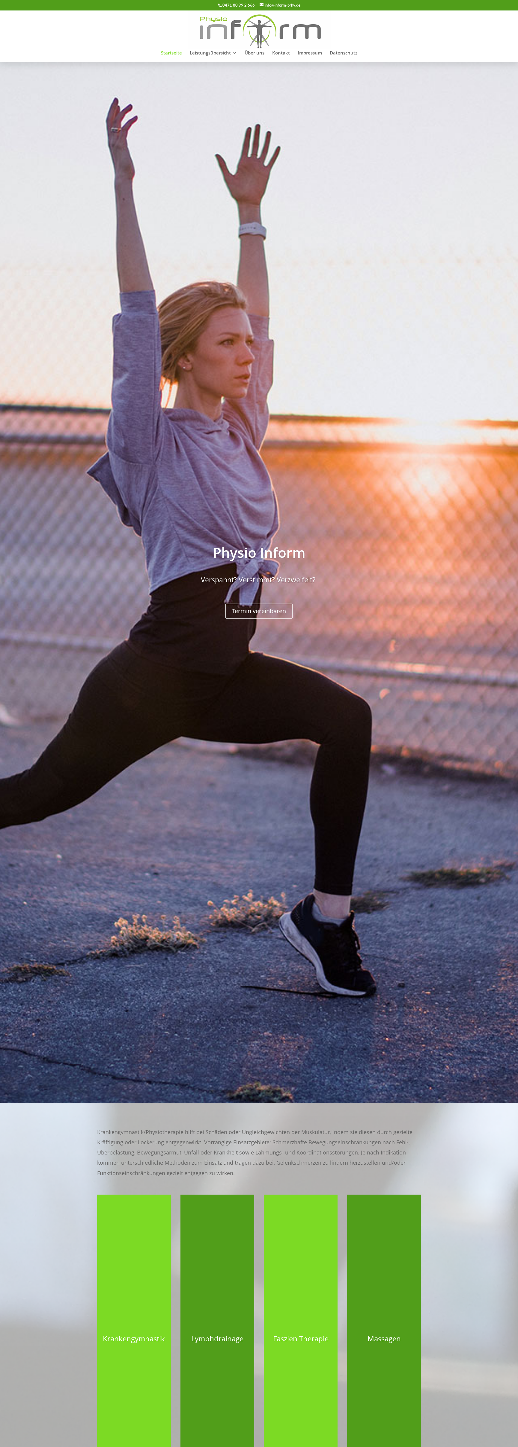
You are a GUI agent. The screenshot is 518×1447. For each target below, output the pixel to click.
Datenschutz (343, 53)
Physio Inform (259, 552)
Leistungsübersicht (210, 53)
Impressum (310, 53)
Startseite (171, 53)
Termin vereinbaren (259, 611)
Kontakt (281, 53)
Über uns (254, 53)
